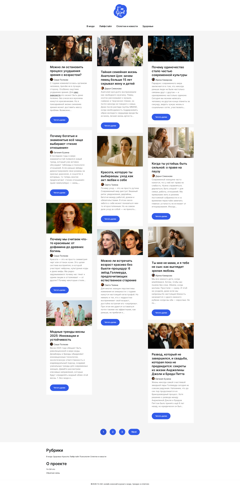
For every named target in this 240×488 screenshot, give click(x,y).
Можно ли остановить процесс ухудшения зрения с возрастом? (66, 71)
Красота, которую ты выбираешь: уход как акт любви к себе (117, 176)
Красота (65, 456)
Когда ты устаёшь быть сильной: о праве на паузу (169, 167)
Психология (85, 456)
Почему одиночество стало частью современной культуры (169, 71)
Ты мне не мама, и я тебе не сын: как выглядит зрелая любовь (170, 266)
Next (134, 432)
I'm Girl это (50, 469)
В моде (91, 26)
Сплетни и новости (127, 26)
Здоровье (147, 26)
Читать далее (59, 120)
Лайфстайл (105, 26)
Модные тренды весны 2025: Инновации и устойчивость (67, 335)
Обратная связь (53, 473)
